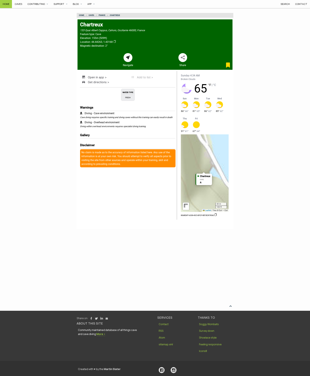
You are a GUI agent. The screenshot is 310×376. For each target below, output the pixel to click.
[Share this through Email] (106, 318)
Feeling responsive (210, 344)
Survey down (206, 331)
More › (100, 334)
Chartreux (115, 15)
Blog (76, 4)
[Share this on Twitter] (96, 318)
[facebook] (162, 370)
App (89, 4)
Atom (162, 337)
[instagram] (173, 370)
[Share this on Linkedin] (101, 318)
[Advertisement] (155, 253)
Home (6, 4)
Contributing (36, 4)
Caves (18, 4)
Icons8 (203, 351)
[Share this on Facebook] (91, 318)
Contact (301, 4)
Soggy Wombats (209, 324)
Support (59, 4)
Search (285, 4)
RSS (161, 331)
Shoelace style (208, 337)
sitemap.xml (166, 344)
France (102, 15)
